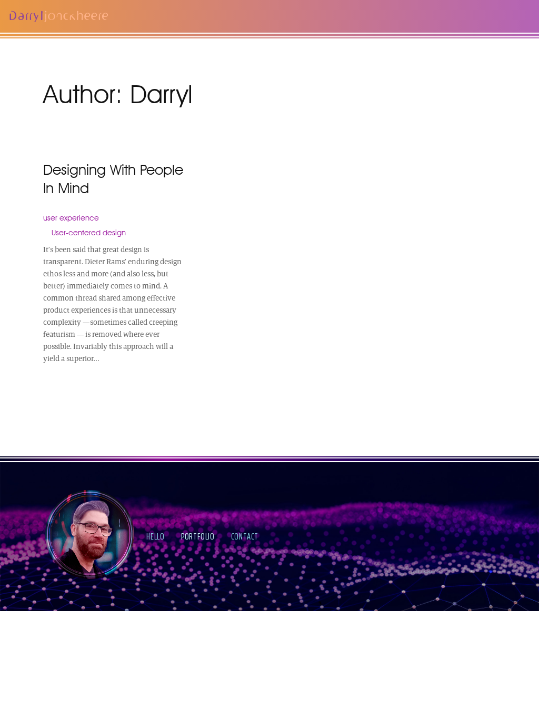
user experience (71, 217)
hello (155, 536)
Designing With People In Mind (113, 178)
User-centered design (89, 232)
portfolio (198, 536)
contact (245, 536)
